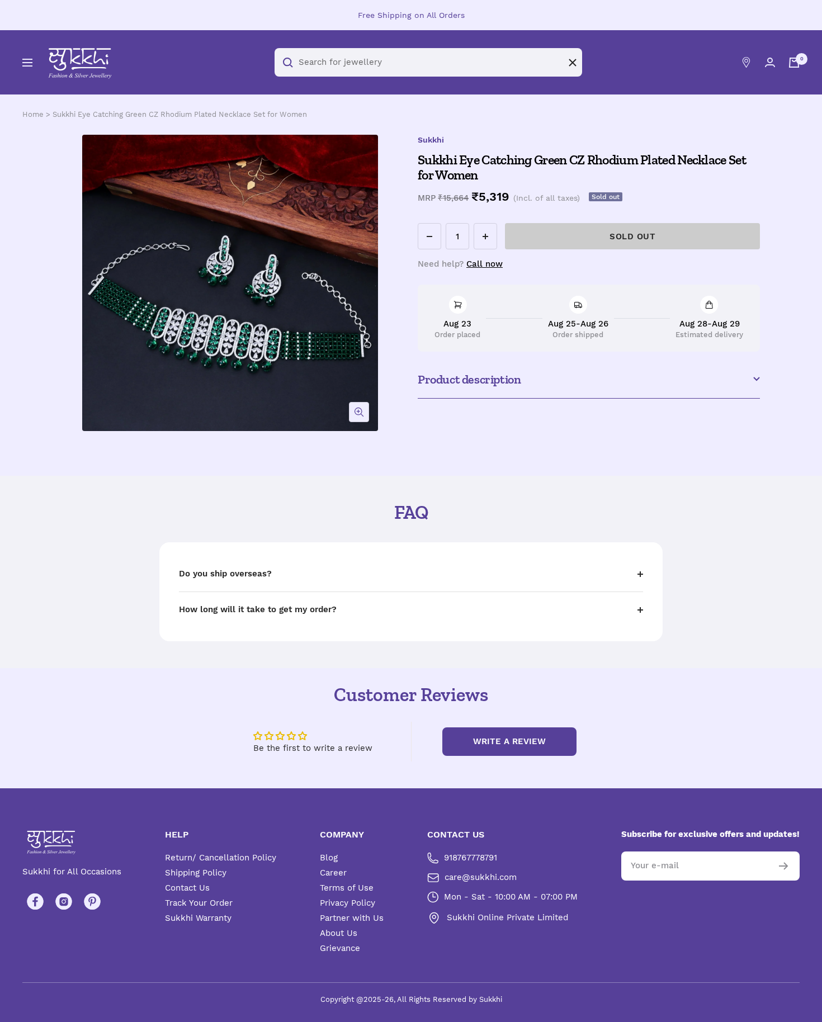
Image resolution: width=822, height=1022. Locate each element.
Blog (329, 858)
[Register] (783, 866)
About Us (338, 933)
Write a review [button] (509, 741)
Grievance (340, 948)
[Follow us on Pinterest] (92, 901)
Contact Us (187, 888)
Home (33, 114)
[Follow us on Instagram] (63, 901)
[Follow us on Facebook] (35, 901)
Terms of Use (347, 888)
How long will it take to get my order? (258, 609)
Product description (469, 379)
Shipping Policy (195, 873)
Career (333, 873)
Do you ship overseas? (225, 574)
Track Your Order (199, 903)
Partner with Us (352, 918)
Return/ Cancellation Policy (220, 858)
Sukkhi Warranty (198, 918)
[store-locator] (746, 62)
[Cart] (794, 63)
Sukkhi (431, 139)
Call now (484, 264)
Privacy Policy (347, 903)
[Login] (770, 62)
